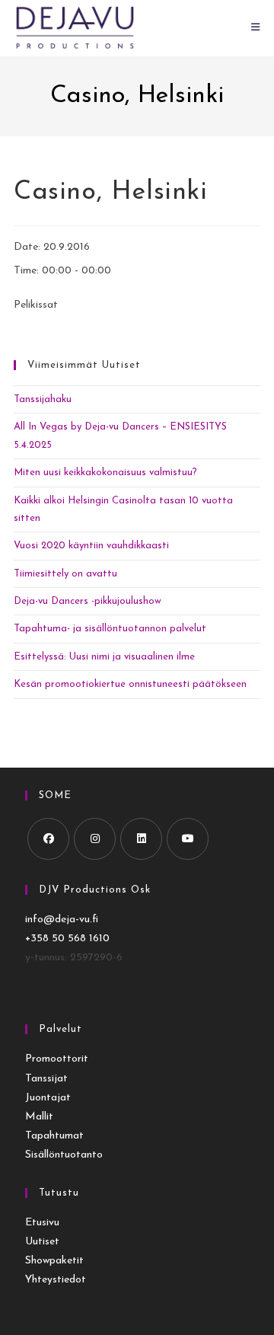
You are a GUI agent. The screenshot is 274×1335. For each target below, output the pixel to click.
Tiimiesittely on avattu (65, 574)
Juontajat (48, 1097)
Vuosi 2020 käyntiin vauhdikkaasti (91, 546)
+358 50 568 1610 (67, 938)
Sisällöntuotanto (64, 1155)
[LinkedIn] (141, 839)
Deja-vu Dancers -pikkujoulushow (87, 601)
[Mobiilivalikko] (255, 28)
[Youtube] (188, 839)
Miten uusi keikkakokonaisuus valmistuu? (105, 472)
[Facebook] (48, 839)
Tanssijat (46, 1078)
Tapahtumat (54, 1136)
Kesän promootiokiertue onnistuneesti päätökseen (130, 684)
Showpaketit (54, 1260)
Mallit (39, 1117)
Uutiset (42, 1241)
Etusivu (42, 1222)
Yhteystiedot (55, 1279)
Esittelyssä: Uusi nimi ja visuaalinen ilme (104, 657)
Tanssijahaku (43, 399)
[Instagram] (95, 839)
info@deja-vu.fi (61, 919)
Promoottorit (56, 1059)
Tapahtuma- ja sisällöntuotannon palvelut (110, 629)
